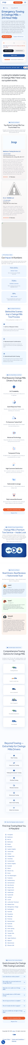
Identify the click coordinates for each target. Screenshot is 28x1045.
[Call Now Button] (3, 1042)
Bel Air (9, 839)
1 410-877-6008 (6, 153)
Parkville (9, 911)
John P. (10, 585)
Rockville (9, 923)
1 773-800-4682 (7, 200)
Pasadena (10, 914)
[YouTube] (15, 1034)
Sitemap (14, 1041)
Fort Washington (11, 875)
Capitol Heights (11, 849)
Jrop (13, 1031)
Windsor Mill (10, 945)
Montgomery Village (12, 907)
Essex (9, 873)
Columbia (10, 858)
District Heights (11, 863)
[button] (14, 550)
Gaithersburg (11, 880)
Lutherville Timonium (13, 902)
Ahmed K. (10, 616)
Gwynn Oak (10, 887)
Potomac (9, 919)
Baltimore (10, 837)
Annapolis (10, 834)
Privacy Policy (6, 1039)
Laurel (9, 899)
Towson (9, 935)
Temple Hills (10, 933)
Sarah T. (10, 600)
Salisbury (9, 926)
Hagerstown (10, 890)
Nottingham (10, 909)
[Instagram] (14, 1034)
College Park (10, 856)
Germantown (10, 882)
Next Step (14, 55)
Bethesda (10, 842)
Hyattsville (10, 894)
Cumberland (10, 861)
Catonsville (10, 851)
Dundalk (9, 866)
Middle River (10, 904)
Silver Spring (10, 928)
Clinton (9, 854)
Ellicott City (10, 870)
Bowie (9, 844)
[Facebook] (12, 1034)
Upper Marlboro (11, 938)
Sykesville (10, 931)
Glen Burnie (10, 885)
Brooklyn (9, 846)
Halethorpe (10, 892)
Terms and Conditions (18, 1039)
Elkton (9, 868)
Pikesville (9, 916)
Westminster (10, 943)
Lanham (9, 897)
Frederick (10, 878)
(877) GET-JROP (7, 67)
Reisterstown (11, 921)
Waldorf (9, 940)
